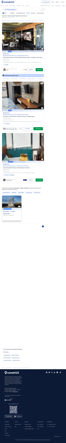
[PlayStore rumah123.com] (18, 416)
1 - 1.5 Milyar (39, 78)
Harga (28, 13)
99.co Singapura (40, 426)
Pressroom (6, 433)
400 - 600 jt (14, 78)
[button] (21, 10)
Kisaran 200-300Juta (15, 357)
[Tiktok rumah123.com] (60, 372)
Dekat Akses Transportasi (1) (31, 20)
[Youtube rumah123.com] (54, 372)
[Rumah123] (8, 2)
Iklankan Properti (18, 424)
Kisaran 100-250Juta (7, 357)
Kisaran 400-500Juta (7, 360)
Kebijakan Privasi (28, 424)
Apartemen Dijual (9, 367)
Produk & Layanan (8, 426)
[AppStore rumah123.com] (9, 416)
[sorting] (7, 13)
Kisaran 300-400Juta (16, 360)
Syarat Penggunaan (28, 426)
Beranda (3, 367)
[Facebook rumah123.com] (46, 372)
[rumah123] (12, 372)
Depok (19, 367)
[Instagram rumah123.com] (52, 372)
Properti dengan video (20, 13)
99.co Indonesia (40, 424)
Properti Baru (12, 13)
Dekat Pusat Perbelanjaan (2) (17, 20)
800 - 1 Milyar (31, 78)
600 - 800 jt (22, 78)
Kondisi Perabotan (40, 13)
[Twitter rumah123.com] (49, 372)
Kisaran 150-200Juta (15, 355)
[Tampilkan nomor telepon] (30, 128)
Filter (4, 13)
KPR (15, 426)
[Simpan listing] (42, 24)
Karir (5, 430)
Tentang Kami (7, 424)
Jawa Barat (15, 367)
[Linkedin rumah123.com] (57, 372)
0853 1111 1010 (15, 391)
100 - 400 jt (6, 78)
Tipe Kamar (33, 13)
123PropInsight (7, 435)
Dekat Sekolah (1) (42, 20)
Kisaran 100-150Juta (7, 355)
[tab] (13, 352)
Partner (6, 428)
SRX (38, 428)
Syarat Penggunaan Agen (29, 428)
